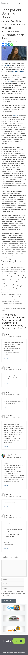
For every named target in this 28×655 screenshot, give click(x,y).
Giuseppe (21, 71)
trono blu (6, 65)
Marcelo (14, 71)
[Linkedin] (8, 44)
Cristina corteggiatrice (10, 294)
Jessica (15, 115)
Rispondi (6, 358)
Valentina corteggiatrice (13, 301)
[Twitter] (6, 44)
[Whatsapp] (11, 44)
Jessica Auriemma (13, 297)
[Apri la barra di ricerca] (19, 3)
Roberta (10, 81)
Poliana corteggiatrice (13, 299)
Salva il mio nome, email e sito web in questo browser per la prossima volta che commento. (14, 593)
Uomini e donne (8, 290)
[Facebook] (3, 44)
